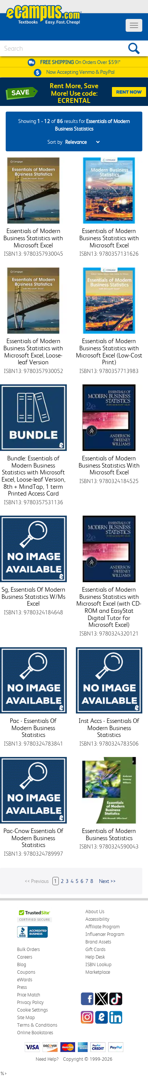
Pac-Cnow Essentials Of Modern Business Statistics (33, 838)
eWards (24, 979)
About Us (94, 911)
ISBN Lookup (98, 964)
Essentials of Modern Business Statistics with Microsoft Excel (33, 238)
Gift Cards (95, 949)
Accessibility (97, 919)
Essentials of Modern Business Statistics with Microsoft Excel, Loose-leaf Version (33, 351)
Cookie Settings (32, 1010)
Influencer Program (104, 934)
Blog (21, 964)
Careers (24, 957)
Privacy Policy (30, 1002)
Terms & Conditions (37, 1025)
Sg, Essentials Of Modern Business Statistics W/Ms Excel (33, 596)
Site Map (26, 1017)
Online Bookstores (35, 1032)
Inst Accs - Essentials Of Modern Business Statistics (109, 727)
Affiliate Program (102, 926)
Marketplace (97, 972)
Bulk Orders (28, 949)
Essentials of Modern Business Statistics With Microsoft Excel (109, 465)
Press (22, 987)
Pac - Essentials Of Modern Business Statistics (33, 727)
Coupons (26, 972)
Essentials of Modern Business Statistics (109, 834)
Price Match (28, 995)
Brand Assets (98, 942)
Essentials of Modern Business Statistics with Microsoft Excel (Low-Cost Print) (109, 351)
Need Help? (47, 1059)
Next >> (107, 881)
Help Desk (95, 957)
